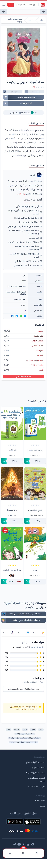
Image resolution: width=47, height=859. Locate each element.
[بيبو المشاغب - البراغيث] (12, 543)
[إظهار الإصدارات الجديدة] (23, 847)
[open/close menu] (3, 4)
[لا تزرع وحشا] (12, 483)
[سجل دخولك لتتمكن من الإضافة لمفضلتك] (33, 87)
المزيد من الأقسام (23, 376)
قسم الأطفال (21, 292)
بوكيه (8, 729)
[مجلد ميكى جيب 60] (3, 11)
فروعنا (42, 806)
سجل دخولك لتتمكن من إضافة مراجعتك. (23, 689)
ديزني (33, 175)
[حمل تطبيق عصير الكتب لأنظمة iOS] (32, 821)
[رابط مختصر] (15, 311)
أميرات (33, 729)
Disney (16, 729)
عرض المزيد (21, 194)
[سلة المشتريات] (23, 853)
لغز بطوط (34, 238)
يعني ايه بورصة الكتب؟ (36, 786)
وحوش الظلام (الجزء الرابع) (27, 261)
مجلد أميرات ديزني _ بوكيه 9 (25, 734)
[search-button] (10, 5)
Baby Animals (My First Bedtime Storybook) (24, 232)
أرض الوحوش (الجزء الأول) (27, 206)
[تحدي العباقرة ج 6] (35, 483)
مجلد (41, 729)
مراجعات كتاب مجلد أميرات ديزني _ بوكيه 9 (23, 742)
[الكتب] (36, 853)
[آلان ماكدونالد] (10, 575)
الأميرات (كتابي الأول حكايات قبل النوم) (24, 255)
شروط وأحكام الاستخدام (35, 762)
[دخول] (10, 853)
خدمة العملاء (40, 801)
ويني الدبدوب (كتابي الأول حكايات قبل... (23, 212)
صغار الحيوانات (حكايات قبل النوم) (23, 226)
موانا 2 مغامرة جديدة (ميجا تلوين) (23, 242)
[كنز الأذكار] (12, 423)
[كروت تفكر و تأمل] (35, 423)
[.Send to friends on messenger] (25, 316)
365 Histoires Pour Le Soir (26, 218)
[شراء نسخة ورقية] (35, 461)
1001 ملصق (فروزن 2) (29, 222)
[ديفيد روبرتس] (13, 575)
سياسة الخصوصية (38, 767)
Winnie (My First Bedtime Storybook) (27, 248)
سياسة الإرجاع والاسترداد (35, 773)
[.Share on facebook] (12, 316)
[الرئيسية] (41, 20)
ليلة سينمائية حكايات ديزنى (26, 265)
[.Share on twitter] (17, 316)
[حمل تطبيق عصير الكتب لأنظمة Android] (14, 821)
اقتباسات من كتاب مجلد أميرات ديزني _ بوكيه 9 (24, 738)
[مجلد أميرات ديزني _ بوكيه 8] (43, 11)
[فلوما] (35, 543)
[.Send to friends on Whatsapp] (21, 316)
